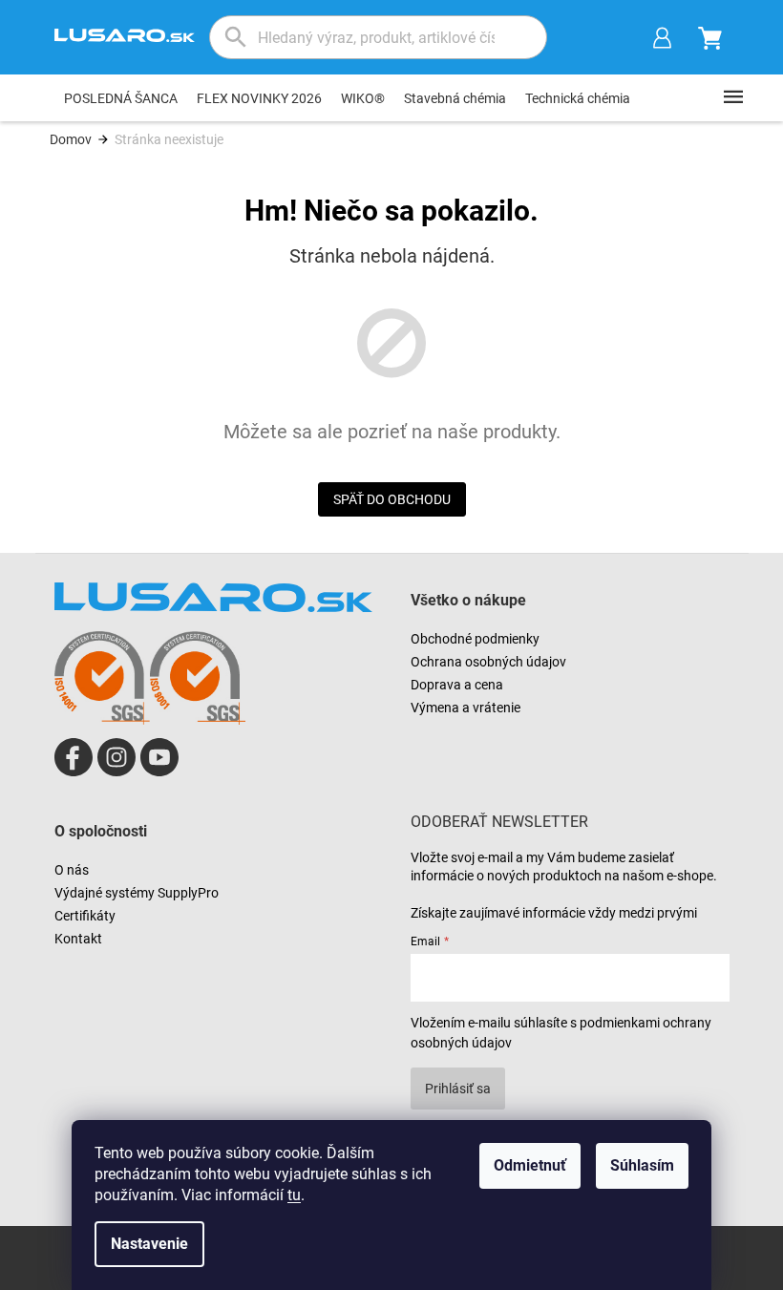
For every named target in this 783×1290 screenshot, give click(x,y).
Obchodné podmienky (475, 638)
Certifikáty (85, 915)
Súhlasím (642, 1165)
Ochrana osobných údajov (488, 661)
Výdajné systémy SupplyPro (136, 892)
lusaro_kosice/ (116, 757)
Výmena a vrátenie (465, 707)
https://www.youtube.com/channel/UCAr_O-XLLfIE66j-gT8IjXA (159, 757)
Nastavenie (149, 1244)
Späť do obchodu (392, 499)
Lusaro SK (73, 757)
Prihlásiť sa (458, 1088)
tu (294, 1195)
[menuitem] (120, 98)
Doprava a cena (457, 684)
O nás (71, 870)
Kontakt (78, 938)
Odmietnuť (530, 1165)
